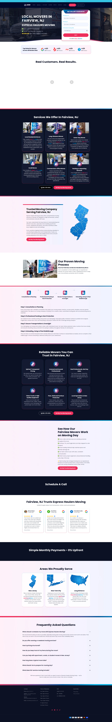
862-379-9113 (80, 5)
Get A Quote (72, 5)
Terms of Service (76, 693)
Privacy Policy (75, 691)
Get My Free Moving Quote (63, 187)
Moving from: (66, 15)
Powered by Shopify (85, 719)
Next (75, 35)
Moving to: (65, 21)
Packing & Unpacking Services (79, 169)
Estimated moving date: (68, 27)
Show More (27, 530)
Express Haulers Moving (79, 719)
